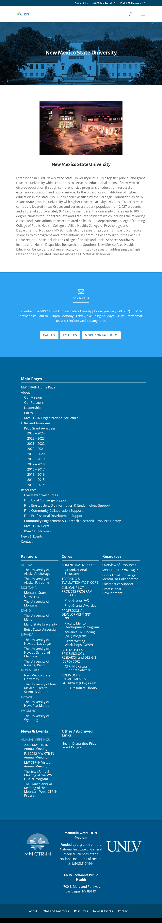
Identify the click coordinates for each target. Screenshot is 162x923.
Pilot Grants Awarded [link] (81, 605)
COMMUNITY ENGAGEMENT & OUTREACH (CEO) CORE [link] (79, 679)
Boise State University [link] (40, 629)
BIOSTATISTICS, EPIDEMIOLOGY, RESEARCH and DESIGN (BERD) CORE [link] (79, 655)
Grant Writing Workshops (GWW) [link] (79, 643)
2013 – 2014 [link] (36, 485)
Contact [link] (27, 541)
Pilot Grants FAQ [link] (77, 600)
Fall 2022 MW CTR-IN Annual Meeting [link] (39, 755)
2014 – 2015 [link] (36, 480)
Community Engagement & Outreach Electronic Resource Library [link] (72, 521)
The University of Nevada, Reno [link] (36, 663)
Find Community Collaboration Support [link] (53, 511)
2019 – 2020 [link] (36, 454)
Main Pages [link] (31, 378)
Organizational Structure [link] (76, 572)
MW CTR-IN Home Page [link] (38, 387)
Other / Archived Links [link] (77, 732)
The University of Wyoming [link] (36, 718)
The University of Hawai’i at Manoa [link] (36, 704)
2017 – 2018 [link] (36, 464)
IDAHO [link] (26, 610)
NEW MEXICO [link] (30, 670)
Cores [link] (28, 413)
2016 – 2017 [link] (36, 469)
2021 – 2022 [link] (36, 444)
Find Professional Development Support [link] (54, 516)
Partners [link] (29, 556)
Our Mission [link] (33, 397)
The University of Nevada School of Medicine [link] (37, 652)
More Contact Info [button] (101, 335)
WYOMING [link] (28, 711)
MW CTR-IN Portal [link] (101, 3)
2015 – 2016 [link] (36, 474)
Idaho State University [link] (40, 624)
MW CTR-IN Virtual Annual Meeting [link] (37, 764)
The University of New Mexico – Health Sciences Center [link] (40, 688)
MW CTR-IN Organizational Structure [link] (51, 418)
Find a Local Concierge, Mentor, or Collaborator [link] (120, 577)
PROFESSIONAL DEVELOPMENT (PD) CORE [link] (76, 614)
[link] (23, 14)
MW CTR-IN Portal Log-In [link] (120, 570)
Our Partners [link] (34, 403)
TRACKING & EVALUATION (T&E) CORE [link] (80, 580)
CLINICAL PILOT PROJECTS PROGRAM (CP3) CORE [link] (77, 591)
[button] (142, 16)
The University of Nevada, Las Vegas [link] (38, 642)
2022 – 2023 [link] (36, 438)
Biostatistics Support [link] (117, 584)
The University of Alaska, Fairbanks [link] (37, 580)
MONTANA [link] (29, 588)
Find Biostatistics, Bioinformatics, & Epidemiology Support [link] (67, 505)
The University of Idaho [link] (36, 617)
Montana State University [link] (35, 594)
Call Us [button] (49, 335)
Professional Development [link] (112, 591)
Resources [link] (29, 490)
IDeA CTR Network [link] (130, 3)
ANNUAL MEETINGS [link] (35, 740)
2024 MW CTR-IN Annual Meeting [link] (36, 747)
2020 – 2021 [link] (36, 449)
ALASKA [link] (26, 565)
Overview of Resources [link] (41, 495)
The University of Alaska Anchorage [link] (37, 572)
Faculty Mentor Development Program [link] (82, 625)
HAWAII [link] (26, 697)
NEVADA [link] (27, 635)
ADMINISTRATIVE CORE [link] (78, 565)
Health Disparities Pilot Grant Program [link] (79, 745)
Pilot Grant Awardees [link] (40, 428)
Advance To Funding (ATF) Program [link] (80, 634)
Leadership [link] (32, 408)
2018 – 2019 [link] (36, 459)
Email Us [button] (70, 335)
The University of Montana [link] (36, 603)
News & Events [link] (32, 536)
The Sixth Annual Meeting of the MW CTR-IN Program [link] (38, 775)
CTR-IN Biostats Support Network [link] (77, 668)
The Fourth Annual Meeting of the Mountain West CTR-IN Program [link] (40, 790)
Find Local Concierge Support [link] (46, 500)
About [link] (25, 392)
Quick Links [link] (81, 3)
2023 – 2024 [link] (36, 433)
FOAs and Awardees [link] (35, 423)
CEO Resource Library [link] (81, 688)
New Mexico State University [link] (81, 164)
